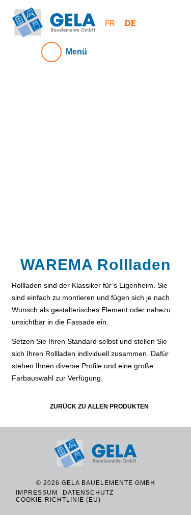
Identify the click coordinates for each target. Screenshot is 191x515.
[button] (25, 167)
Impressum (37, 492)
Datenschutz (88, 492)
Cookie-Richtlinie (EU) (58, 499)
